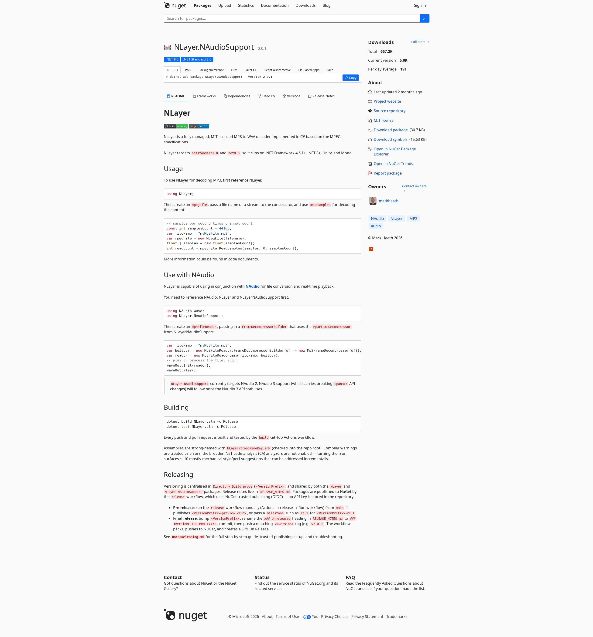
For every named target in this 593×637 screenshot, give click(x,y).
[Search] (424, 18)
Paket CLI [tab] (250, 70)
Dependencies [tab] (238, 96)
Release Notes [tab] (323, 96)
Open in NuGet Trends (393, 163)
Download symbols (391, 139)
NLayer (397, 218)
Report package (388, 173)
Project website (387, 101)
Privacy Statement (367, 616)
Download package (391, 129)
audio (376, 226)
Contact (173, 577)
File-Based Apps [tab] (308, 70)
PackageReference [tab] (211, 70)
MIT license (384, 120)
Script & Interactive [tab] (277, 70)
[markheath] (373, 201)
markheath (388, 200)
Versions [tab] (293, 96)
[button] (351, 77)
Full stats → (420, 42)
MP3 (413, 218)
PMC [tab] (188, 70)
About (267, 616)
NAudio (253, 286)
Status (262, 577)
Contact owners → (414, 188)
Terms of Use (287, 616)
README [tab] (178, 96)
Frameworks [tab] (206, 96)
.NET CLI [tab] (172, 70)
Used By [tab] (268, 96)
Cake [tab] (329, 70)
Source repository (389, 110)
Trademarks (397, 616)
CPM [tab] (234, 70)
